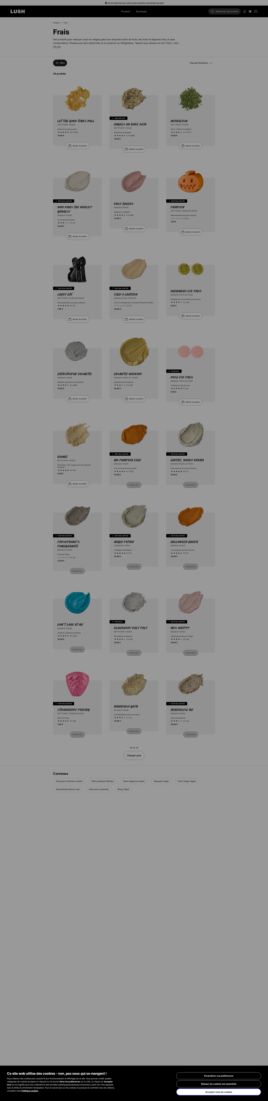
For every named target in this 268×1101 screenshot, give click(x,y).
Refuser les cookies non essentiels (218, 1083)
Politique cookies (30, 1091)
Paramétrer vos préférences (218, 1075)
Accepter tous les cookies (218, 1092)
